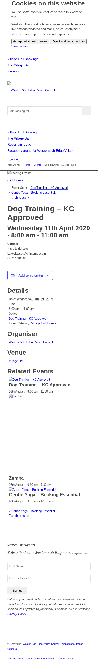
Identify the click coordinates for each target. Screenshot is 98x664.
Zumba (16, 478)
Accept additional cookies (30, 41)
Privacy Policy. (17, 614)
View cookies (20, 46)
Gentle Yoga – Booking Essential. (32, 192)
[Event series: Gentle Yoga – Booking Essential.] (55, 501)
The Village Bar (18, 65)
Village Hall (16, 361)
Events (12, 160)
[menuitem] (15, 658)
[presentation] (29, 379)
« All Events (15, 180)
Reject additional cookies (68, 41)
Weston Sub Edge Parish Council (31, 342)
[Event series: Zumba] (54, 484)
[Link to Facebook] (87, 653)
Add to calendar (30, 275)
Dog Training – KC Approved (27, 318)
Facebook (14, 71)
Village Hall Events (43, 323)
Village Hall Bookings (23, 59)
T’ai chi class (19, 197)
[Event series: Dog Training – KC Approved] (55, 391)
